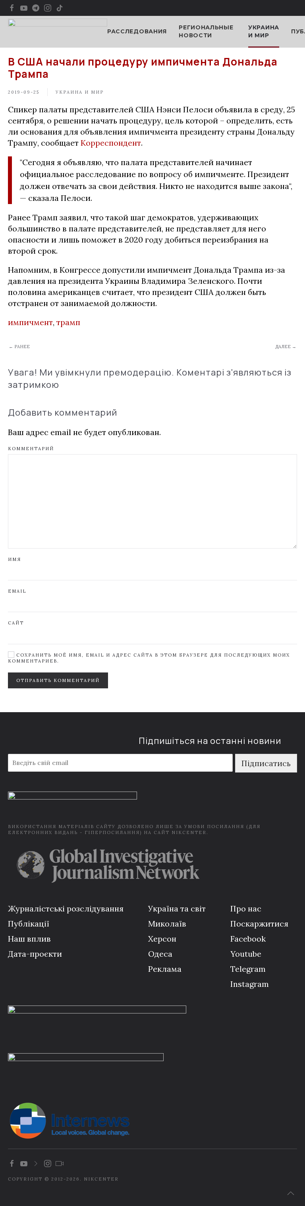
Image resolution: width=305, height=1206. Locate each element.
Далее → (285, 346)
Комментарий (31, 448)
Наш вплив (29, 939)
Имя (14, 559)
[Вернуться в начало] (57, 32)
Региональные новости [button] (206, 31)
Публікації (28, 924)
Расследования (137, 31)
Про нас (245, 908)
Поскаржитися (259, 924)
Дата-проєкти (35, 954)
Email (17, 591)
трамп (68, 322)
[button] (290, 1193)
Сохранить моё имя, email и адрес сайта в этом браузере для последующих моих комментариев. (149, 658)
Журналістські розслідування (66, 908)
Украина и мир (263, 31)
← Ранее (19, 346)
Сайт (16, 623)
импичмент (30, 322)
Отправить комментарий (58, 680)
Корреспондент (111, 143)
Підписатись (266, 763)
